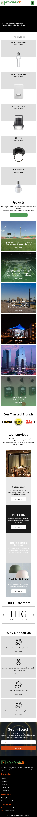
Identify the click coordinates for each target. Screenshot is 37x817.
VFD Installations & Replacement (18, 398)
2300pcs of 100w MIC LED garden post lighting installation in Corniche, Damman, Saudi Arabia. (18, 304)
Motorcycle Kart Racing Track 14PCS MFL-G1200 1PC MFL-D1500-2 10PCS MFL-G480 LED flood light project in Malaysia (18, 272)
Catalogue (5, 787)
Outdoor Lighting (18, 337)
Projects (4, 784)
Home (4, 778)
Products (4, 781)
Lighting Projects (18, 368)
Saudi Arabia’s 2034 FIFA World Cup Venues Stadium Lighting (18, 243)
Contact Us (5, 790)
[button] (2, 422)
